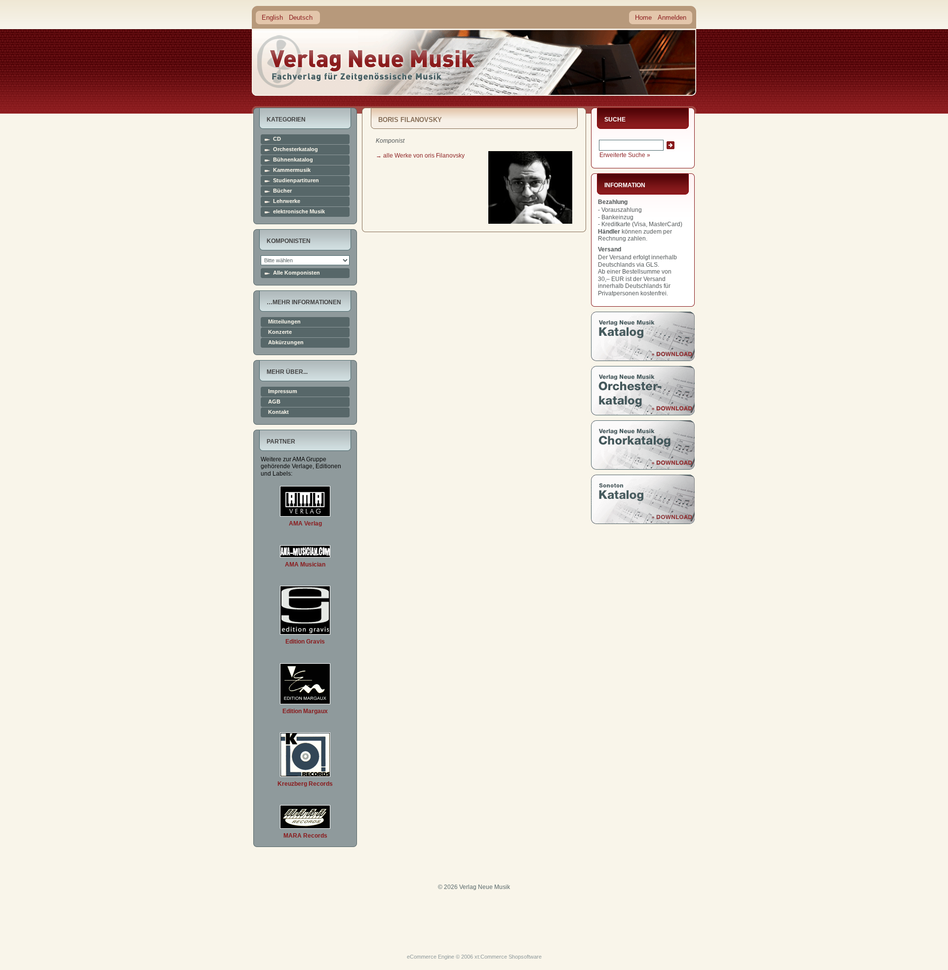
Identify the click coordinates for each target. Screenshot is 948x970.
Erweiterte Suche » (624, 155)
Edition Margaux (305, 711)
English (272, 17)
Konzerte (280, 332)
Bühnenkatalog (293, 159)
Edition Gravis (305, 641)
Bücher (282, 191)
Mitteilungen (284, 321)
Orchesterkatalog (295, 149)
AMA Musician (305, 564)
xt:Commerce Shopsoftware (508, 957)
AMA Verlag (305, 523)
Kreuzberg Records (305, 783)
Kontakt (278, 412)
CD (277, 139)
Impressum (282, 391)
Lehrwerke (286, 201)
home (366, 61)
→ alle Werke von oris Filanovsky (420, 155)
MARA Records (305, 835)
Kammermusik (292, 170)
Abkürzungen (286, 342)
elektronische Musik (299, 211)
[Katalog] (643, 359)
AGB (274, 401)
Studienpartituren (296, 180)
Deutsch (301, 17)
